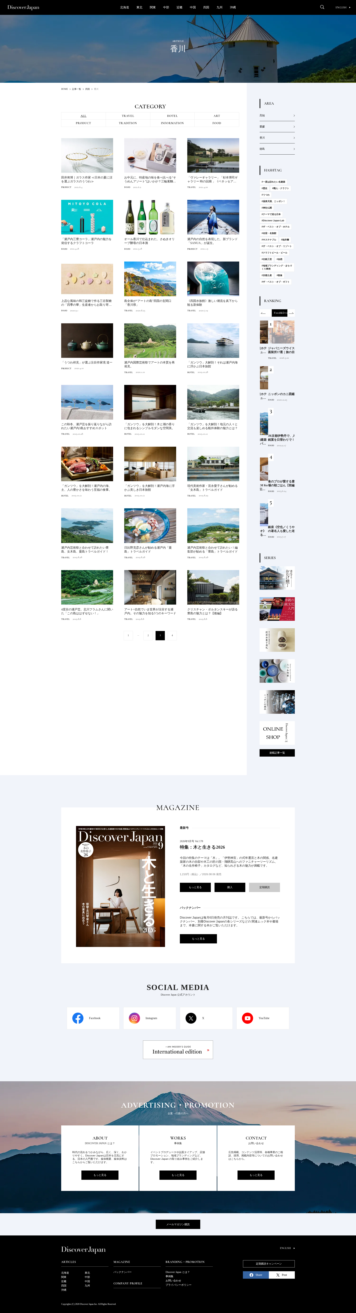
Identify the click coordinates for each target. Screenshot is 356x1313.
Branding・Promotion (185, 1262)
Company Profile (127, 1283)
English (341, 7)
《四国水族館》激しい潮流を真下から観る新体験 (212, 302)
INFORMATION (172, 123)
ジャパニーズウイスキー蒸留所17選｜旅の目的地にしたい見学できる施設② (276, 350)
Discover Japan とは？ (178, 1272)
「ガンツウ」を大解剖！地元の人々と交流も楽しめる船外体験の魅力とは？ (212, 426)
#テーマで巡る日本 (271, 214)
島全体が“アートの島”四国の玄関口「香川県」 (147, 302)
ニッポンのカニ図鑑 (273, 394)
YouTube (264, 1018)
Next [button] (291, 313)
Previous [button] (263, 313)
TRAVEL (128, 116)
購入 (230, 887)
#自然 (279, 259)
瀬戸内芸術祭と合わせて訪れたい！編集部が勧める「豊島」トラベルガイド (212, 549)
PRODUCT (83, 123)
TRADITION (128, 123)
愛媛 (262, 126)
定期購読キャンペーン (269, 1263)
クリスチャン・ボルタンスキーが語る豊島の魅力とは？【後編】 (212, 611)
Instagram (151, 1018)
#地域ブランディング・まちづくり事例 (277, 267)
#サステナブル (269, 239)
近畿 (179, 7)
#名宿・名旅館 (269, 233)
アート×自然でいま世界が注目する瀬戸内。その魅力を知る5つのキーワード (150, 611)
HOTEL (172, 116)
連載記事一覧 (277, 752)
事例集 (169, 1276)
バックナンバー (122, 1272)
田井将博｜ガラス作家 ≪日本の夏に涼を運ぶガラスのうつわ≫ (86, 179)
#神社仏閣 (267, 207)
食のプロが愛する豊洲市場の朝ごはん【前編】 (276, 483)
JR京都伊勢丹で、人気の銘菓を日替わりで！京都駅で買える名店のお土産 (276, 438)
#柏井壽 (285, 239)
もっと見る (195, 887)
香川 (262, 137)
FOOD (216, 123)
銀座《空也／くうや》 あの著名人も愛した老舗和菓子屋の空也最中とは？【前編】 (276, 529)
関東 (153, 7)
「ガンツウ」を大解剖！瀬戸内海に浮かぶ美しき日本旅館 (149, 487)
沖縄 (233, 7)
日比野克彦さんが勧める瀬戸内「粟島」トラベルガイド (148, 549)
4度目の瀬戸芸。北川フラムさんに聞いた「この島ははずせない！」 (87, 611)
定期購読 (264, 887)
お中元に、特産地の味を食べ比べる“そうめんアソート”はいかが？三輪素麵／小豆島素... (150, 179)
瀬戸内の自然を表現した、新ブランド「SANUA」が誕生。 (212, 241)
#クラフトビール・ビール (274, 252)
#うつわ (266, 195)
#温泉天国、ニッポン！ (273, 201)
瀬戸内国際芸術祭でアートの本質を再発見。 (149, 364)
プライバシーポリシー (179, 1285)
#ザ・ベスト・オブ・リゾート (277, 246)
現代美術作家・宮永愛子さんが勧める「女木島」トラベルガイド (212, 487)
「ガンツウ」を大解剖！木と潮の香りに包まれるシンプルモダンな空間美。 (149, 426)
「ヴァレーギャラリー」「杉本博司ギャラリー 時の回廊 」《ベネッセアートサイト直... (213, 179)
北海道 (124, 7)
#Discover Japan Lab (273, 220)
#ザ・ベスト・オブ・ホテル (276, 226)
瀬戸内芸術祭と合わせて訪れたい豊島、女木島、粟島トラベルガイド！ (85, 549)
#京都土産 (267, 275)
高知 (262, 115)
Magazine (121, 1262)
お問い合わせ (173, 1280)
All (83, 116)
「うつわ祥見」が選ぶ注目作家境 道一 (86, 362)
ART (217, 116)
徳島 (262, 148)
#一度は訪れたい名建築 (273, 182)
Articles (68, 1262)
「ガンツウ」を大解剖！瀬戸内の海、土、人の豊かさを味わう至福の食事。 (86, 487)
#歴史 (264, 188)
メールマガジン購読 (178, 1224)
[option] (277, 313)
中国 (193, 7)
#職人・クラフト (280, 188)
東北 (139, 7)
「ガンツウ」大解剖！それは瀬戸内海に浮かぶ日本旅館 (212, 364)
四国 (206, 7)
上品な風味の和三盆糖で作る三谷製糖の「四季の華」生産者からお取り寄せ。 (86, 303)
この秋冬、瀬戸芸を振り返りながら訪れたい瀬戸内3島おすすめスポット (86, 426)
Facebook (94, 1018)
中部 (166, 7)
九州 (219, 7)
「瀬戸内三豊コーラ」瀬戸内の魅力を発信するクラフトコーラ (86, 241)
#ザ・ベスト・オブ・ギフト (276, 282)
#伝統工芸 (267, 259)
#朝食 (279, 275)
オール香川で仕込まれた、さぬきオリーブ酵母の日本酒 (149, 241)
